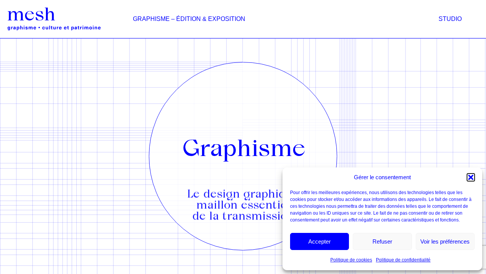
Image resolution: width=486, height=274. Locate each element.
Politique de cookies (351, 260)
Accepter (319, 241)
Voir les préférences (445, 241)
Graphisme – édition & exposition (189, 19)
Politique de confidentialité (403, 260)
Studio (450, 19)
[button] (471, 177)
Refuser (382, 241)
